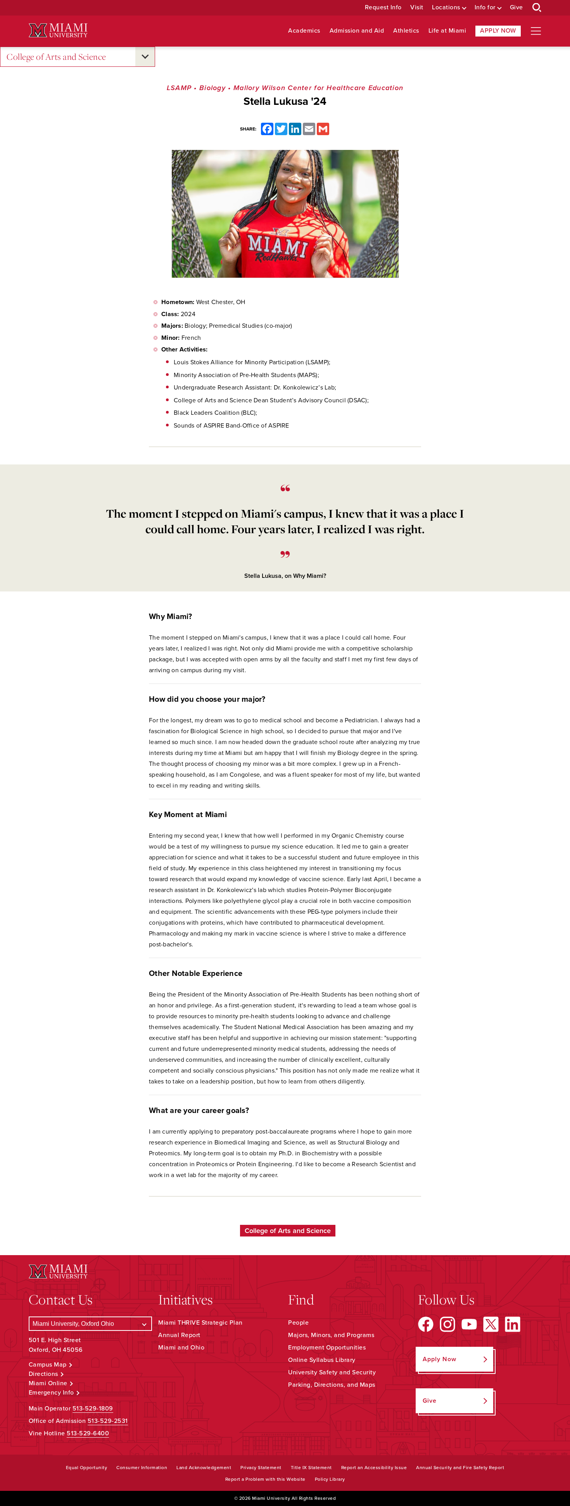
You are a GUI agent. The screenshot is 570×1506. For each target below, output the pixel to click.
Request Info (383, 7)
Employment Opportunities (327, 1347)
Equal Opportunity (86, 1467)
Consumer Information (141, 1467)
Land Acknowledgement (203, 1467)
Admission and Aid (357, 31)
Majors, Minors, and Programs (331, 1335)
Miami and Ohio (181, 1347)
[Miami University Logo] (58, 30)
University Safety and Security (332, 1372)
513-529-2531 (108, 1421)
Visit (416, 7)
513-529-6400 (88, 1433)
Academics (304, 31)
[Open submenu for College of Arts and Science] (145, 56)
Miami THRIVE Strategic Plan (200, 1323)
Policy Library (330, 1479)
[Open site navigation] (536, 31)
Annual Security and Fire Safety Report (460, 1467)
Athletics (406, 31)
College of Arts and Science (56, 56)
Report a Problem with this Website (265, 1479)
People (298, 1323)
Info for (485, 7)
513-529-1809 (93, 1408)
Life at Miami (447, 31)
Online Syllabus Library (322, 1360)
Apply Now (498, 31)
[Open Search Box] (537, 7)
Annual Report (179, 1335)
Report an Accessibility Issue (374, 1467)
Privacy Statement (261, 1467)
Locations (446, 7)
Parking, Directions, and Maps (331, 1385)
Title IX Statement (311, 1467)
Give (516, 7)
